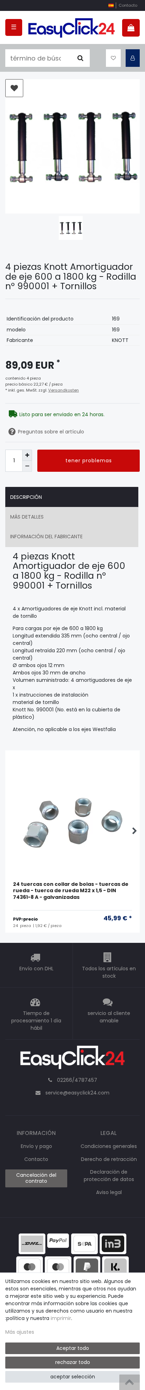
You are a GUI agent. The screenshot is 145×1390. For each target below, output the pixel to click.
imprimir (61, 1318)
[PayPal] (58, 1240)
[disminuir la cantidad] (27, 466)
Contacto (128, 5)
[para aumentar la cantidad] (27, 455)
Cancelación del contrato (36, 1178)
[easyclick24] (72, 1059)
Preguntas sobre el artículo (51, 431)
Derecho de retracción (109, 1159)
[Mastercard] (58, 1266)
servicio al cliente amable (109, 1017)
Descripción (26, 497)
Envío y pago (36, 1146)
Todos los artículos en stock (109, 972)
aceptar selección (72, 1376)
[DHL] (32, 1243)
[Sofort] (115, 1266)
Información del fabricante (46, 536)
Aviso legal (109, 1192)
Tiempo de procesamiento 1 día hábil (36, 1021)
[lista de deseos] (113, 58)
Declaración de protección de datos (109, 1175)
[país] (111, 5)
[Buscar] (80, 58)
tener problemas (88, 460)
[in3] (113, 1243)
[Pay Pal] (87, 1266)
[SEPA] (84, 1243)
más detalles (27, 516)
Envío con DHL (36, 968)
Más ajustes (19, 1331)
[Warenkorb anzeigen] (131, 28)
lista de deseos (14, 88)
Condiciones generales (109, 1146)
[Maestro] (29, 1266)
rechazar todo (72, 1362)
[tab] (71, 497)
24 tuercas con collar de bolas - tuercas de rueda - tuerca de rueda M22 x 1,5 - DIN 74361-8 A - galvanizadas (70, 890)
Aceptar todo (72, 1348)
